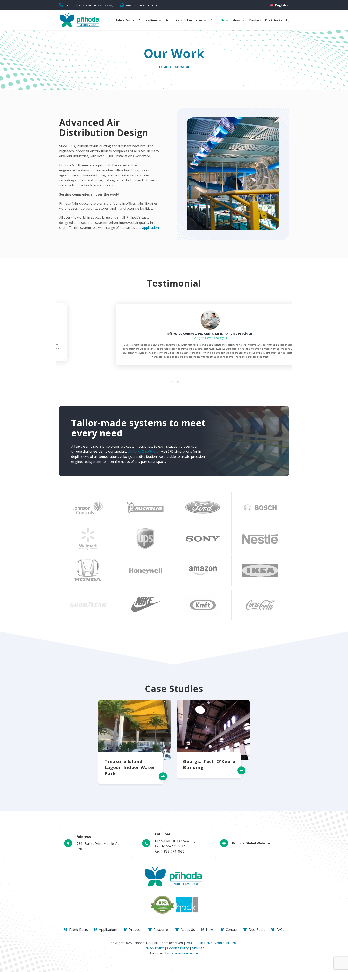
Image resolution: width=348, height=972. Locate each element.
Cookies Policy (178, 948)
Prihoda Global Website (251, 843)
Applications (148, 20)
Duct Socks (273, 20)
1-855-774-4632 (173, 846)
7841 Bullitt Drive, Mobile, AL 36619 (213, 943)
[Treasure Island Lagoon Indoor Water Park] (134, 734)
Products (172, 20)
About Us (217, 20)
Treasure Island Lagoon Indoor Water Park (130, 772)
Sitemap (198, 948)
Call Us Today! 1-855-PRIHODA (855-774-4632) (89, 5)
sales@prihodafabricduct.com (142, 5)
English (280, 5)
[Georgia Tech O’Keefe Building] (213, 734)
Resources (195, 20)
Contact (255, 20)
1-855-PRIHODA (166, 841)
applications (151, 227)
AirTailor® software (143, 456)
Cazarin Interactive (184, 953)
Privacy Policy (154, 948)
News (236, 20)
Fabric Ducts (125, 20)
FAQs (280, 929)
